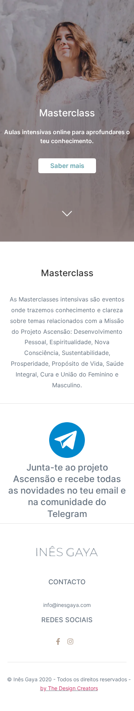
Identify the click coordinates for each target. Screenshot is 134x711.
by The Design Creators (69, 688)
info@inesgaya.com (67, 605)
